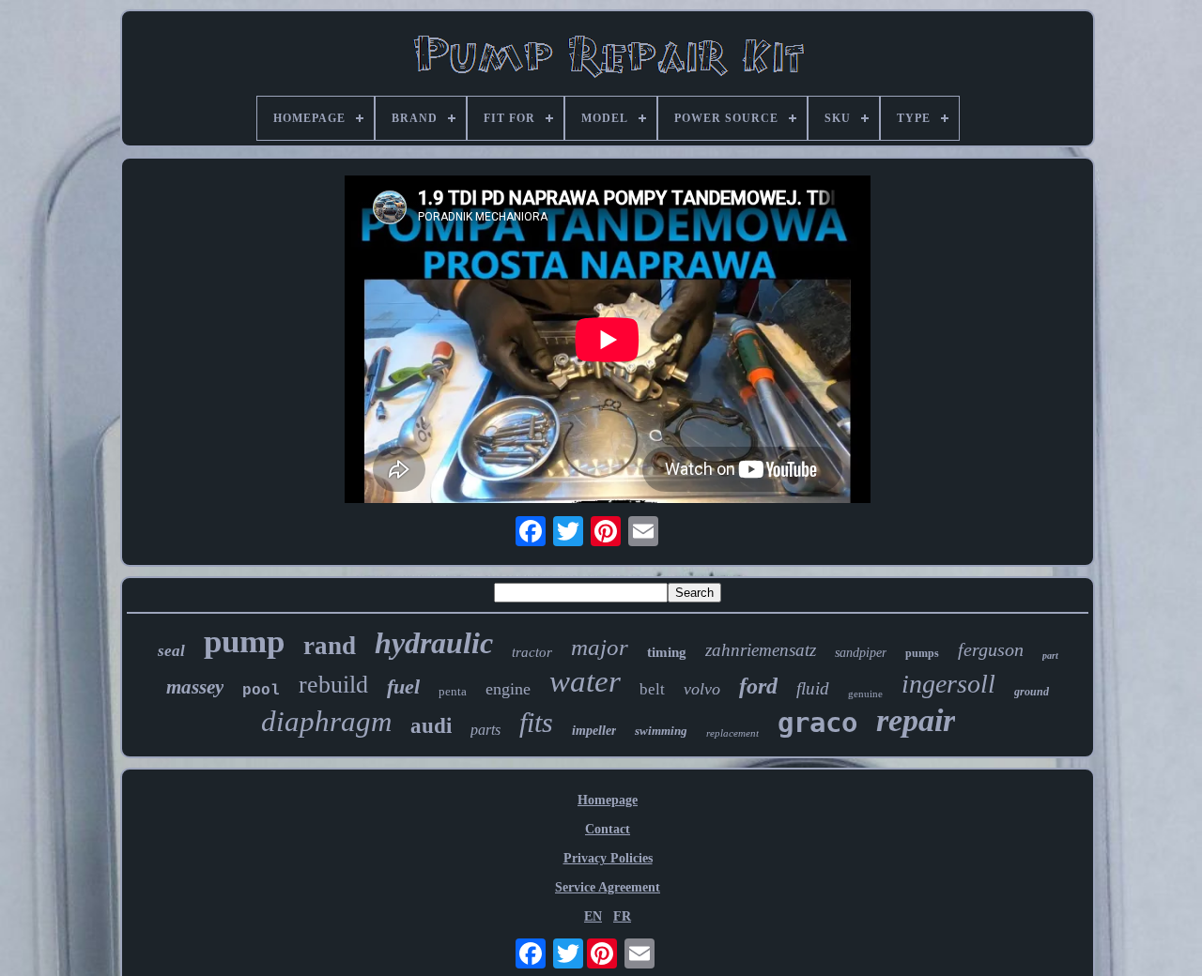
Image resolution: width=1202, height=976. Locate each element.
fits (536, 722)
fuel (403, 686)
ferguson (991, 649)
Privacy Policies (608, 858)
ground (1031, 691)
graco (817, 723)
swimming (661, 731)
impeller (594, 731)
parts (485, 730)
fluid (812, 688)
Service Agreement (607, 887)
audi (431, 726)
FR (622, 916)
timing (666, 652)
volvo (702, 688)
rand (329, 646)
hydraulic (434, 643)
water (585, 681)
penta (453, 691)
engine (508, 688)
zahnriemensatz (760, 650)
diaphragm (326, 721)
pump (244, 641)
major (599, 647)
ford (758, 686)
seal (171, 651)
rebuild (333, 684)
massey (194, 687)
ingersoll (948, 683)
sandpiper (860, 653)
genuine (865, 693)
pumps (922, 653)
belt (652, 689)
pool (261, 690)
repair (915, 720)
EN (593, 916)
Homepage (608, 800)
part (1050, 655)
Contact (607, 829)
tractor (532, 652)
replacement (732, 733)
